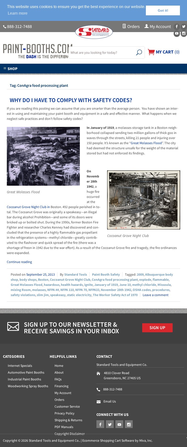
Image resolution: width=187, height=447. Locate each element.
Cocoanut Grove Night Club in (29, 207)
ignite (88, 284)
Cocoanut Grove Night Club (70, 279)
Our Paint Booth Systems (63, 76)
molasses (39, 290)
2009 (140, 274)
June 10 (125, 284)
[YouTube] (177, 33)
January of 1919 (106, 284)
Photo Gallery (109, 76)
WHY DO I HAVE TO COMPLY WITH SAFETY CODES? (71, 100)
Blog (170, 76)
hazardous (51, 284)
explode (145, 279)
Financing (61, 386)
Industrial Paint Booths (24, 379)
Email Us (109, 401)
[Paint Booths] (32, 51)
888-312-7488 (19, 26)
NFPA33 (93, 290)
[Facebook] (177, 27)
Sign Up (157, 327)
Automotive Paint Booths (26, 372)
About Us (20, 76)
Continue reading (19, 262)
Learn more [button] (18, 13)
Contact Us (143, 76)
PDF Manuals (64, 427)
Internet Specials (20, 365)
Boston (43, 279)
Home (59, 365)
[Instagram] (184, 33)
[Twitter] (184, 27)
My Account (160, 26)
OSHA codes (142, 290)
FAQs (58, 379)
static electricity (79, 295)
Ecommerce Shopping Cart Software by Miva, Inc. (117, 440)
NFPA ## (53, 290)
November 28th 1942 (116, 290)
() (167, 52)
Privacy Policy (65, 413)
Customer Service (67, 406)
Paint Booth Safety (106, 274)
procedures (160, 290)
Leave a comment (155, 295)
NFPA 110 (67, 290)
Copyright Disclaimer (70, 433)
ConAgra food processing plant (115, 279)
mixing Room (21, 290)
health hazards (72, 284)
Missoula (164, 284)
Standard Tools (75, 274)
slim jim (43, 295)
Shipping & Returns (68, 420)
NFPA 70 (81, 290)
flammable (161, 279)
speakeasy (57, 295)
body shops (28, 279)
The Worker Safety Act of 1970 (115, 295)
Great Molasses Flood (146, 143)
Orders (133, 26)
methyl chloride (144, 284)
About (59, 372)
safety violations (23, 295)
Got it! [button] (163, 10)
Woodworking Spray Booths (28, 386)
